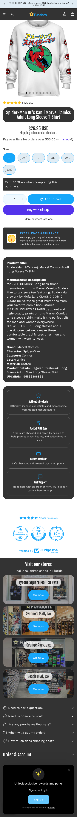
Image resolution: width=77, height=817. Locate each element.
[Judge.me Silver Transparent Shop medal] (23, 533)
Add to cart (53, 199)
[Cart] (72, 14)
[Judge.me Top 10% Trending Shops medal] (59, 533)
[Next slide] (73, 4)
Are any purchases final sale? (29, 724)
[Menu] (4, 14)
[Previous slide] (4, 4)
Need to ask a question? (26, 708)
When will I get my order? (27, 732)
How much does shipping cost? (31, 741)
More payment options (39, 219)
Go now (38, 595)
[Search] (12, 14)
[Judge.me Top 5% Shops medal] (41, 533)
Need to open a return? (25, 716)
